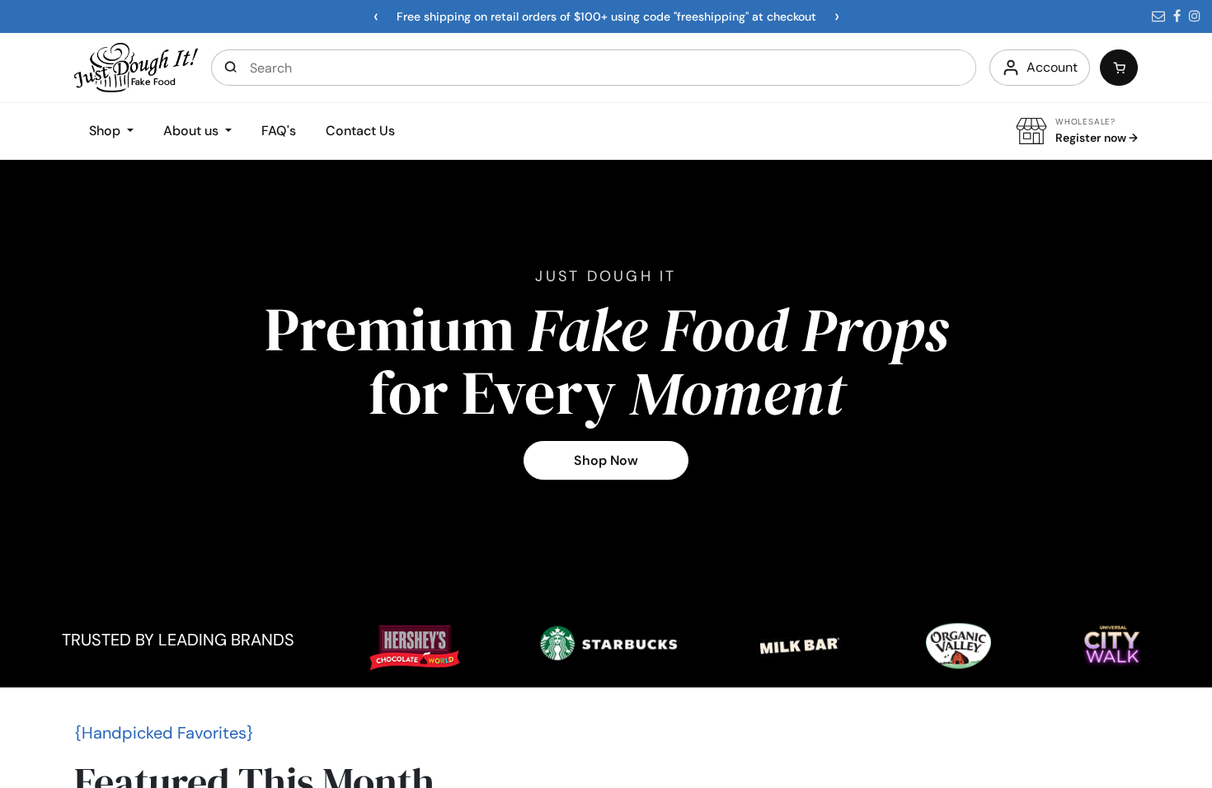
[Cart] (1119, 67)
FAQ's (278, 130)
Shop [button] (106, 130)
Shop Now (606, 460)
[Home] (136, 66)
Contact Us (360, 130)
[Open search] (231, 67)
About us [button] (192, 130)
